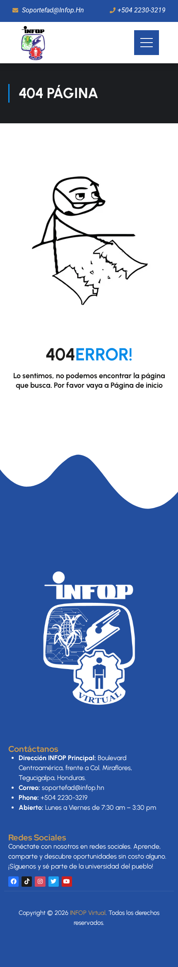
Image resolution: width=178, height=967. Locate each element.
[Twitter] (53, 881)
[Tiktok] (27, 881)
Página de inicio (137, 385)
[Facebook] (13, 881)
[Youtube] (67, 881)
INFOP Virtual (88, 913)
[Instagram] (40, 881)
